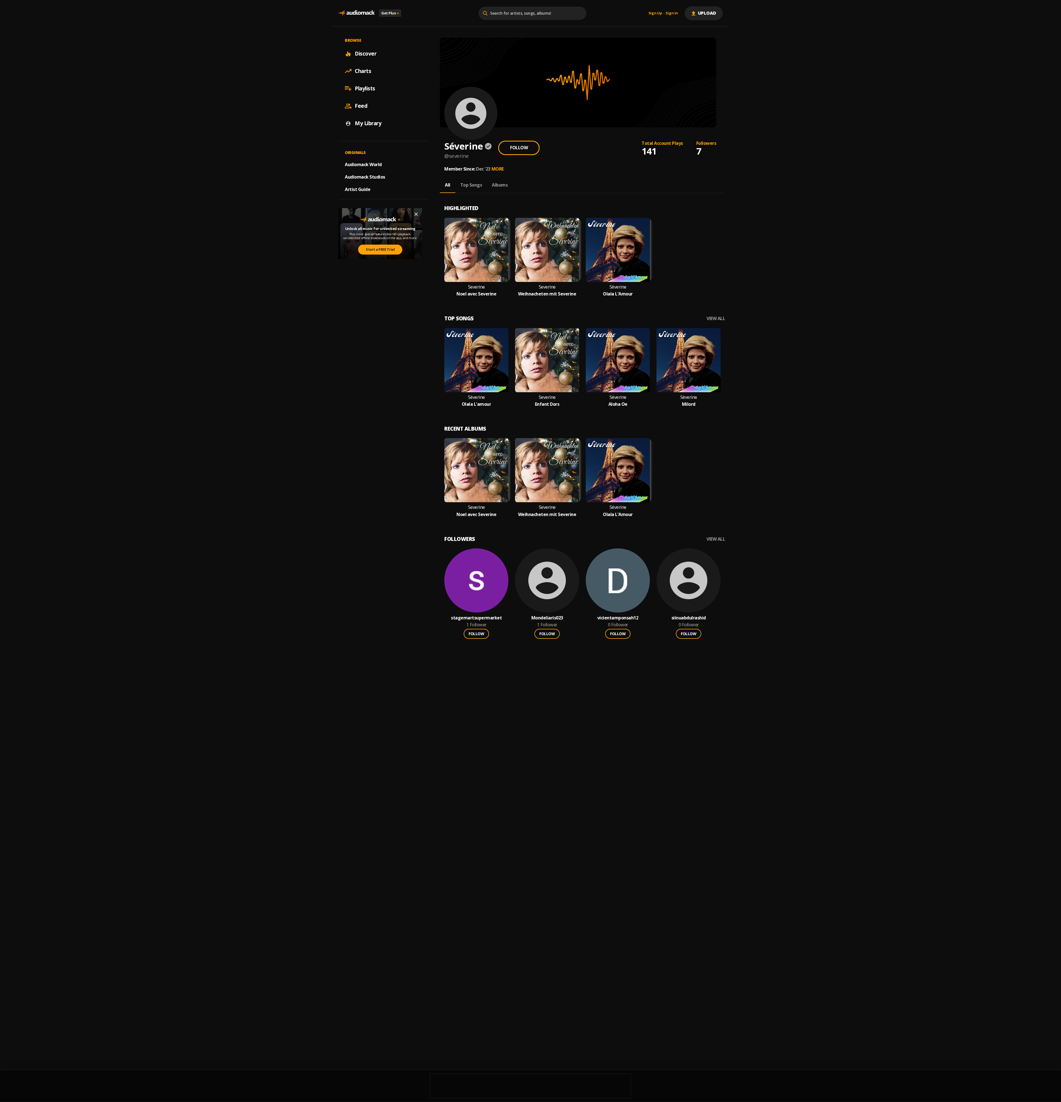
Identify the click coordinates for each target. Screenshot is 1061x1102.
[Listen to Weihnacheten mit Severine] (547, 250)
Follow (519, 148)
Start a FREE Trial (380, 249)
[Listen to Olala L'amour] (476, 360)
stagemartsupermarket (476, 618)
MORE (498, 169)
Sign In (672, 13)
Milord (688, 404)
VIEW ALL (716, 318)
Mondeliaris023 (547, 618)
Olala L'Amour (618, 294)
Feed (361, 105)
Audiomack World (363, 164)
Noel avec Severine (476, 294)
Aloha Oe (617, 404)
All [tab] (447, 185)
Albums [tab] (500, 185)
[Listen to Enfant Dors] (547, 360)
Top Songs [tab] (471, 185)
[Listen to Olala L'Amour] (618, 250)
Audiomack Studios (365, 177)
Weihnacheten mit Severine (547, 294)
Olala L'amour (476, 404)
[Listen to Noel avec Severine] (476, 250)
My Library (368, 123)
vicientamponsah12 (618, 618)
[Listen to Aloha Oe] (618, 360)
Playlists (365, 88)
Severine (476, 287)
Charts (363, 71)
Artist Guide (357, 189)
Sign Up (655, 13)
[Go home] (356, 13)
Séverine (618, 287)
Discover (365, 53)
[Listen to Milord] (688, 360)
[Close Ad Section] (416, 214)
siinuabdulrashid (688, 618)
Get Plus (390, 13)
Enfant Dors (547, 404)
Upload (707, 13)
